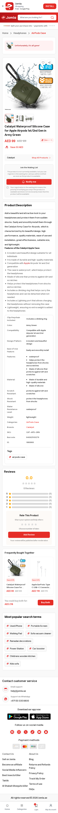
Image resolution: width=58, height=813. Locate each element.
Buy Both (45, 602)
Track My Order (37, 778)
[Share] (49, 62)
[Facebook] (12, 732)
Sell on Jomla (8, 759)
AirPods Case (32, 422)
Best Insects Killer (11, 775)
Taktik (5, 780)
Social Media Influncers (14, 770)
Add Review (29, 534)
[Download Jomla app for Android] (17, 716)
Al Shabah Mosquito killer (15, 786)
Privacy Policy (36, 773)
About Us (33, 754)
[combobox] (34, 17)
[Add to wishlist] (42, 62)
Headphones (20, 33)
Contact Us (8, 754)
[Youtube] (39, 732)
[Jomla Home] (9, 17)
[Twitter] (25, 732)
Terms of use (35, 784)
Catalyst (30, 427)
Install (49, 6)
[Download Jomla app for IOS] (40, 716)
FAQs (31, 789)
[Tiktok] (32, 732)
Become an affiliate (12, 764)
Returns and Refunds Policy (39, 766)
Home (5, 33)
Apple (27, 263)
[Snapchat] (46, 732)
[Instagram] (18, 732)
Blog (31, 759)
